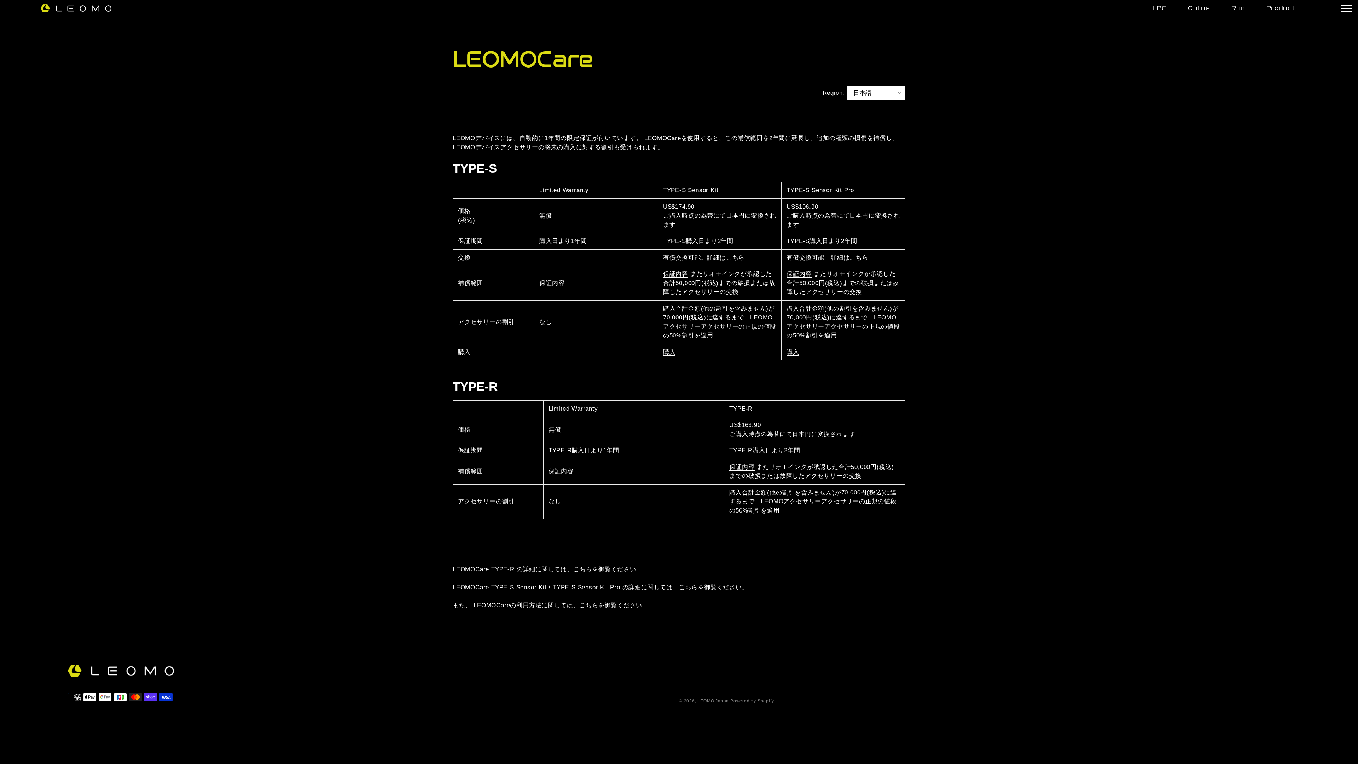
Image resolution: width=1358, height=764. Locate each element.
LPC (1160, 9)
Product (1280, 9)
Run (1238, 9)
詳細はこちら (726, 257)
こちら (582, 569)
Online (1199, 9)
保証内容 (551, 283)
